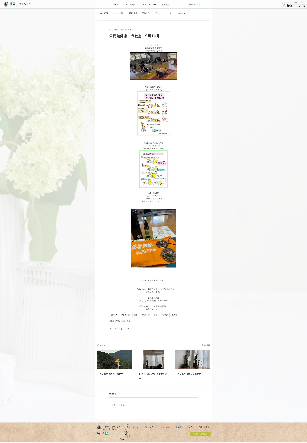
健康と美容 (132, 13)
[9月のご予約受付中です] (114, 359)
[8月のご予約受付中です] (192, 359)
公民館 (174, 315)
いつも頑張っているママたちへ (153, 376)
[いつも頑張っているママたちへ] (153, 359)
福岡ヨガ (114, 315)
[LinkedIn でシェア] (122, 329)
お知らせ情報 (118, 13)
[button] (207, 13)
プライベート (159, 13)
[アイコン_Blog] (98, 433)
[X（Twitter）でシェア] (116, 329)
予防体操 (164, 315)
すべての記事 (102, 13)
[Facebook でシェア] (110, 329)
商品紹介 (145, 13)
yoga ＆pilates (17, 6)
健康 (135, 315)
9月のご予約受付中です (111, 374)
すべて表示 (205, 345)
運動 (155, 315)
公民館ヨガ (145, 315)
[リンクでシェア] (128, 329)
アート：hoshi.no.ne (178, 13)
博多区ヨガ (125, 315)
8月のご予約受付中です (189, 374)
